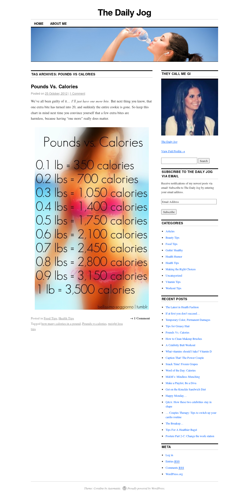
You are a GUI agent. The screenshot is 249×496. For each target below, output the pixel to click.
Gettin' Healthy (174, 250)
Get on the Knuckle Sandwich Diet (186, 389)
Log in (169, 455)
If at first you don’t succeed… (183, 313)
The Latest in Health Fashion (182, 307)
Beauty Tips (172, 237)
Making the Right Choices (181, 269)
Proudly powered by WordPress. (146, 488)
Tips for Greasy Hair (178, 326)
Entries (173, 461)
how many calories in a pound (61, 323)
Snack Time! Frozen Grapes (182, 364)
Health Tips (66, 318)
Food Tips (50, 318)
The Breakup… (174, 423)
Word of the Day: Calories (181, 370)
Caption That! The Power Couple (185, 358)
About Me (58, 23)
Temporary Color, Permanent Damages (188, 320)
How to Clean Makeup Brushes (184, 339)
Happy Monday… (176, 395)
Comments (175, 467)
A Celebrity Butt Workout (180, 345)
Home (39, 23)
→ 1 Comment (140, 318)
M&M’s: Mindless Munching (183, 377)
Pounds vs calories (94, 323)
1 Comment (77, 93)
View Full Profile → (173, 151)
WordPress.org (174, 474)
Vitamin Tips (173, 282)
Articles (170, 231)
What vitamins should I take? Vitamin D (189, 351)
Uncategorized (174, 275)
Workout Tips (173, 288)
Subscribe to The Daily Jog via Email (187, 173)
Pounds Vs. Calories (54, 86)
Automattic (114, 488)
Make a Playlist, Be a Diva (181, 383)
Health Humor (174, 256)
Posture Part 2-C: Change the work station (190, 436)
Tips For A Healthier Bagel (181, 430)
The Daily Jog (124, 12)
